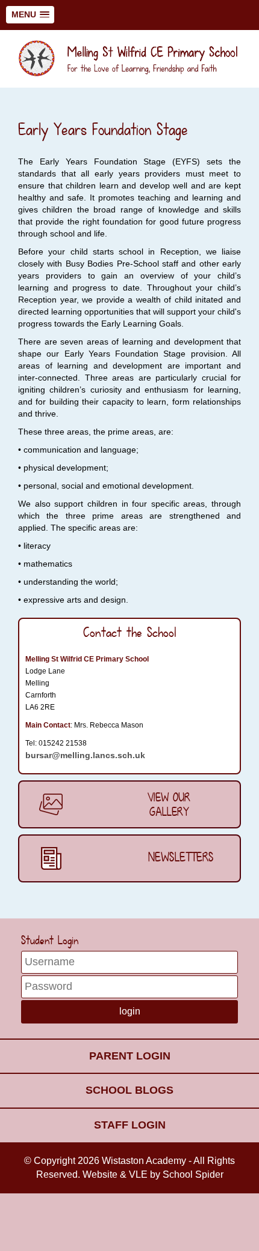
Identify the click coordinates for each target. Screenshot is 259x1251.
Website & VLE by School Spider (153, 1174)
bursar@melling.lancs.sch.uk (85, 755)
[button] (30, 14)
